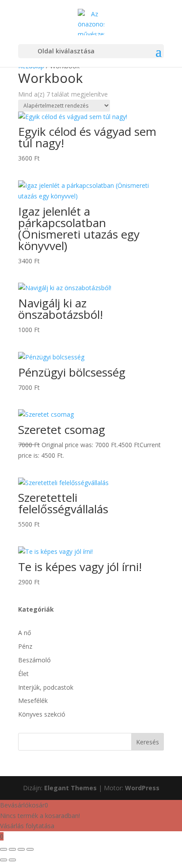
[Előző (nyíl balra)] (3, 860)
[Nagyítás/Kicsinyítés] (3, 849)
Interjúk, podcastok (45, 687)
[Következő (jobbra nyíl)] (12, 860)
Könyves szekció (41, 714)
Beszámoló (34, 660)
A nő (24, 632)
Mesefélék (33, 700)
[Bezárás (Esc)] (30, 849)
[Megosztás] (21, 849)
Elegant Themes (70, 788)
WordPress (142, 788)
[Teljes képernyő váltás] (12, 849)
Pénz (25, 646)
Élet (23, 673)
